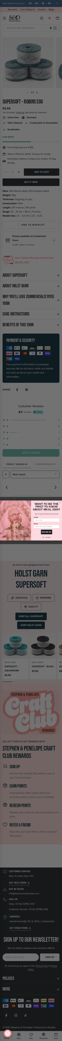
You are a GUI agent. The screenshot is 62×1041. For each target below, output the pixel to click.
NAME (36, 517)
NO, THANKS (46, 537)
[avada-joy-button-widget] (7, 1033)
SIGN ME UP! (46, 532)
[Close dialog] (60, 502)
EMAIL (36, 523)
